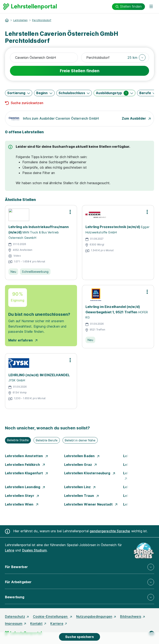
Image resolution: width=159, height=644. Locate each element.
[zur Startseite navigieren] (7, 20)
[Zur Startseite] (30, 6)
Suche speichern (79, 637)
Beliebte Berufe (47, 440)
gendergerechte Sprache (110, 531)
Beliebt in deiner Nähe (80, 440)
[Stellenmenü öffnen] (70, 212)
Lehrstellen (20, 20)
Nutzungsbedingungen (94, 616)
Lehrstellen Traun (79, 496)
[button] (136, 57)
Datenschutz (15, 616)
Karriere (56, 623)
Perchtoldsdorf (41, 20)
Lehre (9, 550)
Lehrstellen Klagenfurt (24, 473)
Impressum (13, 623)
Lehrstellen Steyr (20, 496)
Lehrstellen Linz (78, 487)
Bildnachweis (130, 616)
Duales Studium (34, 550)
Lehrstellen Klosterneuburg (87, 473)
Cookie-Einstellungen (50, 616)
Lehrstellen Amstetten (24, 456)
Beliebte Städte (18, 440)
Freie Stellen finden (79, 70)
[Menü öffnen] (151, 6)
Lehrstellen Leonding (23, 487)
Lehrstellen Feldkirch (23, 465)
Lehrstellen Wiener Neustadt (88, 504)
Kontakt (36, 623)
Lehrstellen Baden (80, 456)
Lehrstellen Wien (19, 504)
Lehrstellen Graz (78, 465)
